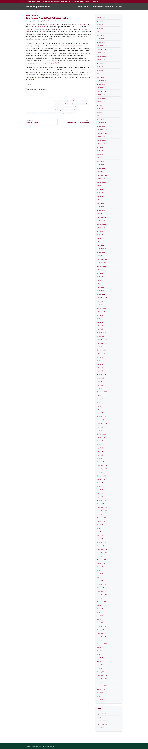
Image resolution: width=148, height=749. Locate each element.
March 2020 (100, 287)
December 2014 (102, 507)
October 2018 (101, 346)
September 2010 (102, 686)
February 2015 (101, 500)
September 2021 (102, 224)
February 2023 (101, 164)
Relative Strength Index (33, 113)
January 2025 (101, 84)
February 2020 (101, 290)
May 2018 (100, 364)
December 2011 (101, 633)
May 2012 (100, 616)
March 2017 (100, 413)
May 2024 (100, 112)
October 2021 (101, 220)
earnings (84, 100)
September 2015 (102, 476)
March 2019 (100, 329)
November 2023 (102, 133)
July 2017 (100, 399)
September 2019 (102, 308)
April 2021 (100, 241)
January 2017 (101, 420)
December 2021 (102, 213)
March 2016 (100, 455)
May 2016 (100, 448)
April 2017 (100, 409)
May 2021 (100, 238)
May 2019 (100, 322)
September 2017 (102, 392)
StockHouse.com (102, 724)
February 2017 (101, 416)
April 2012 (100, 619)
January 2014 (101, 546)
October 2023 (101, 136)
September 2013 (102, 560)
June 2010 (100, 696)
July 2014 (100, 525)
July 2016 (100, 441)
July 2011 (100, 651)
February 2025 (101, 80)
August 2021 (101, 227)
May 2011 (100, 658)
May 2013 (100, 574)
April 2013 (100, 577)
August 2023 (101, 143)
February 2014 (101, 542)
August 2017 (101, 395)
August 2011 (100, 647)
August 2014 (101, 521)
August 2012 (101, 605)
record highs (73, 110)
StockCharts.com (102, 721)
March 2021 (100, 245)
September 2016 (102, 434)
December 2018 (102, 339)
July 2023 (100, 147)
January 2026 (101, 42)
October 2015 (101, 472)
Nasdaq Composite (66, 106)
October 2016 (101, 430)
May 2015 (100, 490)
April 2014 (100, 535)
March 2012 (100, 623)
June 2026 (100, 25)
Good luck (85, 103)
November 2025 (102, 49)
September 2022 (102, 182)
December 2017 (102, 381)
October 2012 (101, 598)
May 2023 (100, 154)
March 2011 (100, 665)
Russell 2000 (44, 113)
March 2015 (100, 497)
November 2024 (102, 91)
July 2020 (100, 273)
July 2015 (100, 483)
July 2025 (100, 63)
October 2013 (101, 556)
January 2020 (101, 294)
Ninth (75, 106)
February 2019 (101, 332)
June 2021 (100, 234)
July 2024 (100, 105)
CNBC (99, 717)
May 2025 (100, 70)
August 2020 (101, 269)
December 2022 (102, 171)
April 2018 (100, 367)
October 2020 (101, 262)
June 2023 (100, 150)
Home (80, 6)
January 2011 (101, 672)
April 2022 (100, 199)
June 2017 (100, 402)
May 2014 (100, 532)
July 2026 (100, 21)
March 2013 (100, 581)
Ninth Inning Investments (38, 6)
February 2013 (101, 584)
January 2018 (101, 378)
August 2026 (101, 18)
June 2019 (100, 318)
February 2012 (101, 626)
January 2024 (101, 126)
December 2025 (102, 46)
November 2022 (102, 175)
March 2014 (100, 539)
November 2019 (102, 301)
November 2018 (102, 343)
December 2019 (102, 297)
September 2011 (102, 644)
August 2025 (101, 59)
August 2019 (101, 311)
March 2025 (100, 77)
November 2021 (102, 217)
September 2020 (102, 266)
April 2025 (100, 74)
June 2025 (100, 66)
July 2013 (100, 567)
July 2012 (100, 609)
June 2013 (100, 570)
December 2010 (102, 675)
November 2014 (102, 511)
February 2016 (101, 458)
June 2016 (100, 444)
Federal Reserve (59, 103)
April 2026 (100, 31)
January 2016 (101, 462)
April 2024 (100, 115)
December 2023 (102, 129)
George (67, 103)
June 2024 (100, 108)
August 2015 (101, 479)
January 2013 (101, 588)
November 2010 (102, 679)
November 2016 (102, 427)
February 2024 (101, 122)
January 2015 (101, 504)
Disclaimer (119, 6)
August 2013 (101, 563)
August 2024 (101, 101)
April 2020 (100, 283)
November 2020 (102, 259)
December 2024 (102, 87)
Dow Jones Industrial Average (72, 100)
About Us (87, 6)
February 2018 (101, 374)
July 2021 (100, 231)
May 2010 (100, 700)
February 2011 (101, 668)
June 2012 (100, 612)
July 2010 (100, 693)
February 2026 (101, 38)
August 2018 (101, 353)
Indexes (56, 106)
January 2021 (101, 252)
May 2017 (100, 406)
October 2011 (101, 640)
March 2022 (100, 203)
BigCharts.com (101, 714)
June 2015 (100, 486)
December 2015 (102, 465)
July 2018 (100, 357)
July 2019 (100, 315)
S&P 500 (52, 113)
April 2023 (100, 157)
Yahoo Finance (101, 728)
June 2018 (100, 360)
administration (58, 100)
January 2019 (101, 336)
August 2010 (101, 689)
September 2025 (102, 56)
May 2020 (100, 280)
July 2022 (100, 189)
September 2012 (102, 602)
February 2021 (101, 248)
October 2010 (101, 682)
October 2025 (101, 53)
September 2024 (102, 98)
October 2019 (101, 304)
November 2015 (102, 469)
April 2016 (100, 451)
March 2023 (100, 161)
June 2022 (100, 192)
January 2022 (101, 210)
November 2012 (102, 595)
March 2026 (100, 35)
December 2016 (102, 423)
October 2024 (101, 94)
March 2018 (100, 371)
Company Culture (97, 6)
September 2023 (102, 140)
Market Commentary (32, 15)
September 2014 (102, 518)
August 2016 (101, 437)
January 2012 (101, 630)
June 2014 (100, 528)
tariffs (68, 113)
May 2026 (100, 28)
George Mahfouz (31, 21)
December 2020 (102, 255)
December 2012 (102, 591)
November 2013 (102, 553)
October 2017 (101, 388)
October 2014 (101, 514)
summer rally (60, 113)
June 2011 (100, 654)
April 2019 (100, 325)
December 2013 (102, 549)
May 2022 (100, 196)
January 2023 (101, 168)
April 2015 (100, 493)
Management (109, 6)
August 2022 (101, 185)
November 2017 (102, 385)
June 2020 (100, 276)
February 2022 (101, 206)
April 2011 (100, 661)
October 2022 (101, 178)
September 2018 (102, 350)
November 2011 (101, 637)
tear (73, 113)
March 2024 (100, 119)
